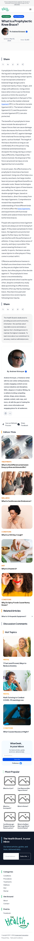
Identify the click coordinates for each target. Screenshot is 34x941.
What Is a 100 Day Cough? (12, 535)
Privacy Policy (5, 938)
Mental (6, 660)
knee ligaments (24, 208)
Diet (3, 566)
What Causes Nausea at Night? (16, 732)
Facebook (7, 913)
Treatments (6, 462)
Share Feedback (24, 424)
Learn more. (17, 4)
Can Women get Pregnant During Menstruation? (8, 826)
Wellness (6, 498)
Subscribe (17, 759)
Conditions (6, 532)
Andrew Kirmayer (18, 31)
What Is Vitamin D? (9, 569)
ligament (5, 104)
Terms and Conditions (16, 938)
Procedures (7, 879)
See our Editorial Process (11, 424)
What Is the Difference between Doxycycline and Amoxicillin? (15, 466)
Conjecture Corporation (21, 935)
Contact (6, 904)
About (5, 901)
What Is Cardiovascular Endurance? (16, 501)
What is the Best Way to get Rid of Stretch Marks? (23, 826)
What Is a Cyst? (8, 788)
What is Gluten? (23, 806)
